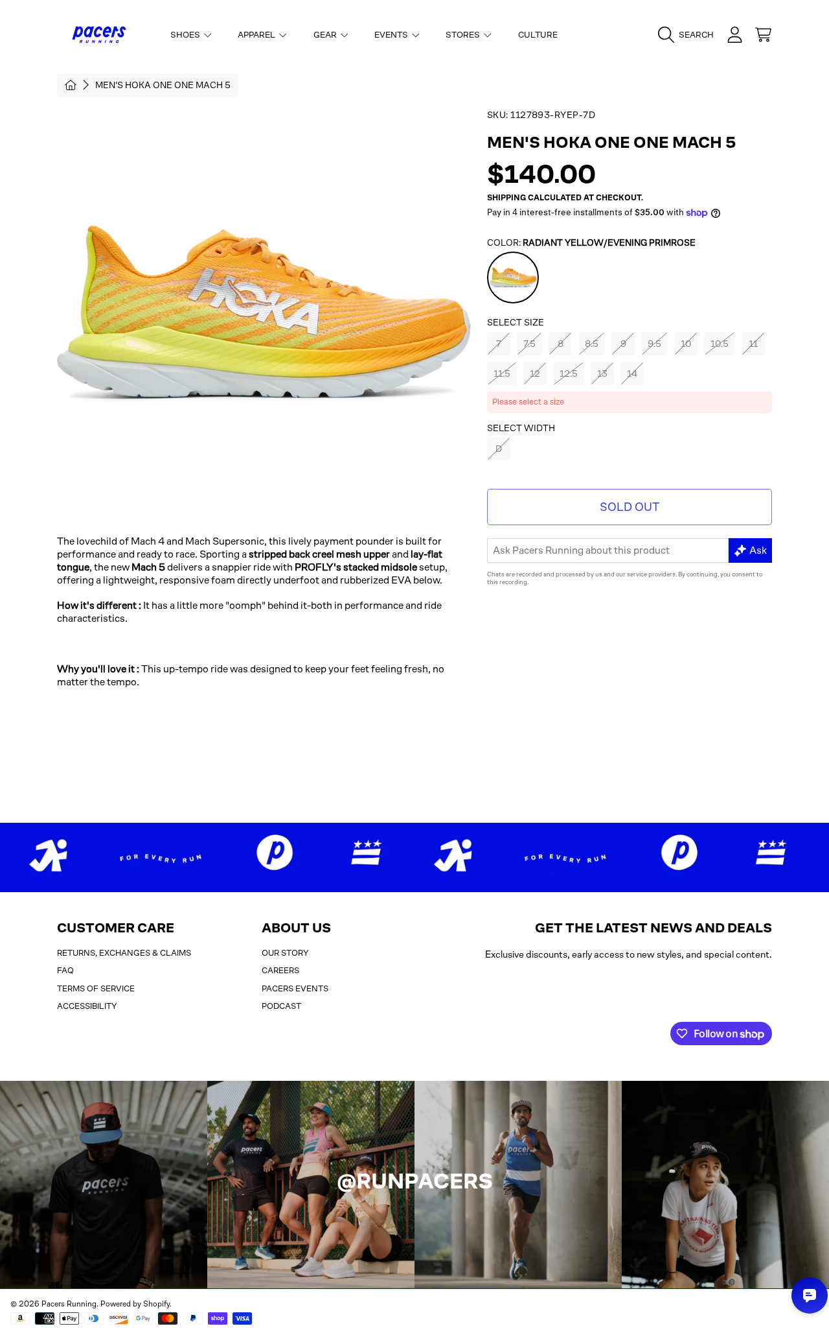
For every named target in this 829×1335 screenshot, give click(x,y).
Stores (464, 35)
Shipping (506, 197)
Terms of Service (96, 988)
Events (392, 35)
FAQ (65, 970)
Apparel (257, 35)
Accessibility (87, 1006)
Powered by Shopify (135, 1303)
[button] (689, 35)
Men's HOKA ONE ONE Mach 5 (163, 85)
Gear (326, 35)
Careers (280, 970)
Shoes (186, 35)
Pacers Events (295, 988)
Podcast (281, 1006)
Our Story (285, 953)
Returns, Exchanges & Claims (124, 953)
